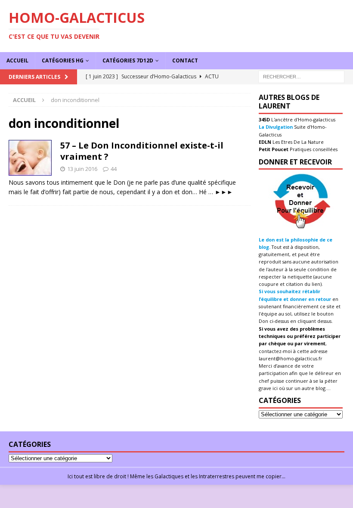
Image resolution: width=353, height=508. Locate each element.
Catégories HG (63, 60)
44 (114, 169)
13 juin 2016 (82, 169)
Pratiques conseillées (313, 149)
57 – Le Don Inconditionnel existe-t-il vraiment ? (141, 150)
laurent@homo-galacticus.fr (290, 358)
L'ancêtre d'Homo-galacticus (302, 119)
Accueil (17, 60)
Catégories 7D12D (127, 60)
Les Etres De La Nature (297, 142)
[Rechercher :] (301, 76)
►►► (224, 192)
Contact (185, 60)
